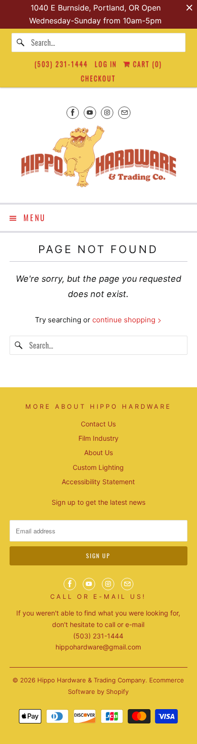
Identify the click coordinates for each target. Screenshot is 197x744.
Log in (106, 64)
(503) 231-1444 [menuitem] (61, 64)
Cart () (146, 64)
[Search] (21, 42)
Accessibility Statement (98, 482)
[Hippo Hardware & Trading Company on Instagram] (107, 112)
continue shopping (124, 319)
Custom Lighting (98, 467)
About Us (98, 452)
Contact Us (98, 424)
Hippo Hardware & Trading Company (91, 680)
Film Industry (98, 438)
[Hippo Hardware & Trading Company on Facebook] (72, 112)
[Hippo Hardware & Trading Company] (98, 159)
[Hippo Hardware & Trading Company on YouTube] (90, 112)
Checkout (98, 78)
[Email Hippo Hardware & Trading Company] (124, 112)
